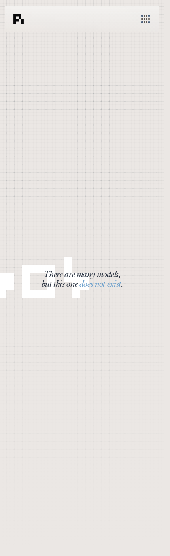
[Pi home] (18, 19)
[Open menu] (145, 19)
